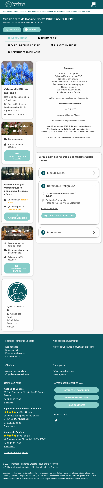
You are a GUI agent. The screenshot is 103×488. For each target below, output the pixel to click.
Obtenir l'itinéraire (49, 208)
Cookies (54, 467)
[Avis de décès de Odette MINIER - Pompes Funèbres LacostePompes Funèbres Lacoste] (51, 4)
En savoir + (9, 403)
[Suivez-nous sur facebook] (57, 421)
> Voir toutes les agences (16, 452)
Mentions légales (40, 467)
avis (28, 412)
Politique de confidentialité (17, 467)
